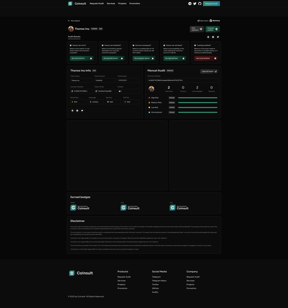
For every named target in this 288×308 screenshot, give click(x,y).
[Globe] (208, 37)
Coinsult (80, 3)
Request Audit (97, 3)
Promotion (134, 3)
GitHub (155, 288)
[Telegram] (189, 3)
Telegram (156, 277)
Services (111, 3)
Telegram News (159, 281)
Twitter (155, 284)
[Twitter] (194, 3)
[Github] (199, 3)
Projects (122, 3)
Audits (155, 292)
